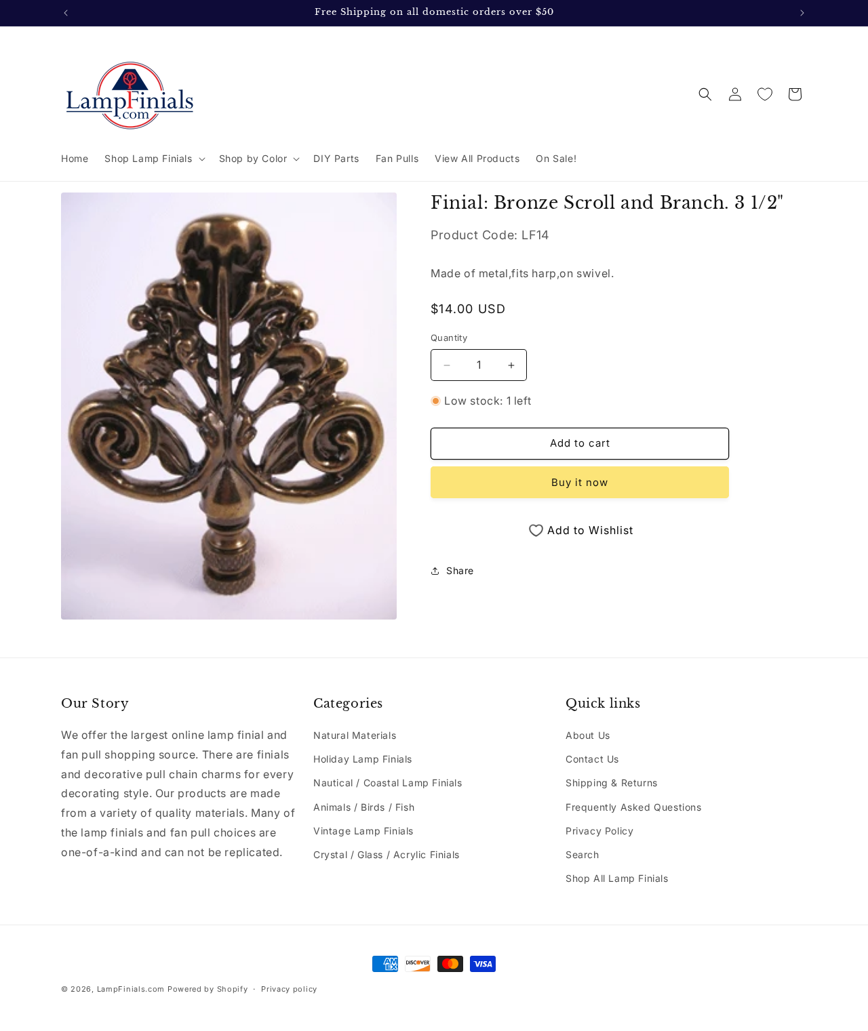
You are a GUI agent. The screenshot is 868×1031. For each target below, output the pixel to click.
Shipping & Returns (612, 783)
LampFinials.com (131, 989)
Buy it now (579, 482)
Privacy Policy (599, 830)
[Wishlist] (765, 94)
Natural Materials (354, 735)
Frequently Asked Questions (634, 807)
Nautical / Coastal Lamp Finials (387, 783)
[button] (153, 158)
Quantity (449, 338)
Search (582, 854)
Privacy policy (289, 988)
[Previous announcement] (66, 13)
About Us (588, 735)
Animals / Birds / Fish (363, 807)
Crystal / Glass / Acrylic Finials (386, 854)
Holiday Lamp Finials (362, 759)
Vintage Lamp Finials (363, 830)
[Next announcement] (802, 13)
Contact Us (592, 759)
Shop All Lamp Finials (617, 878)
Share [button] (460, 570)
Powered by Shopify (207, 989)
